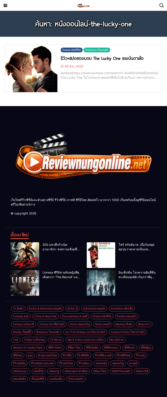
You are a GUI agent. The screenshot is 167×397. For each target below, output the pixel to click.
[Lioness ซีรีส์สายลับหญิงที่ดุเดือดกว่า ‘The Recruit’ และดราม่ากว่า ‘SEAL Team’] (25, 283)
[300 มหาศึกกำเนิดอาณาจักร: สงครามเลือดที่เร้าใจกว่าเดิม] (25, 255)
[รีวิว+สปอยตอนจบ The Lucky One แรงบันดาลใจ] (31, 68)
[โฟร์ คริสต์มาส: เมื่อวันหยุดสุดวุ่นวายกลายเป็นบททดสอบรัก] (101, 255)
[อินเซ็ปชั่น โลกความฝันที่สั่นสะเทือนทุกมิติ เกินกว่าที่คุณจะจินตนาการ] (101, 283)
